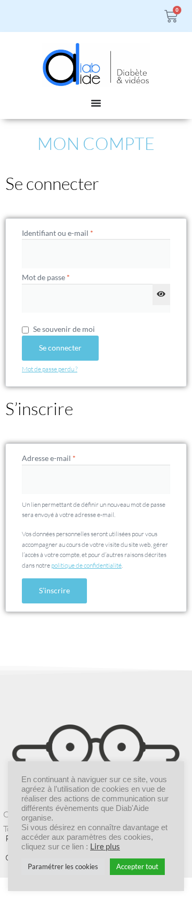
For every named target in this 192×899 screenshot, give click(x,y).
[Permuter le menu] (96, 103)
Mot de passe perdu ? (49, 369)
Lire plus (105, 846)
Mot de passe (64, 277)
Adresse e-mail (67, 457)
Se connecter (60, 347)
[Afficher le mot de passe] (161, 294)
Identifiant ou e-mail (76, 232)
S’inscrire (54, 590)
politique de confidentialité (86, 565)
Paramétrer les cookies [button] (63, 866)
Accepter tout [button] (137, 866)
